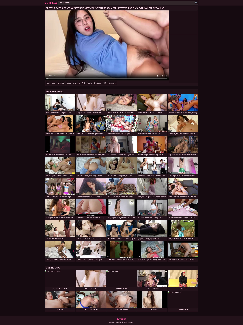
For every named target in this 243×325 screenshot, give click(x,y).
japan (69, 83)
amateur (61, 83)
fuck (83, 83)
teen (48, 83)
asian (54, 83)
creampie (76, 83)
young (89, 83)
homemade (112, 83)
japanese (97, 83)
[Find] (196, 2)
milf (104, 83)
